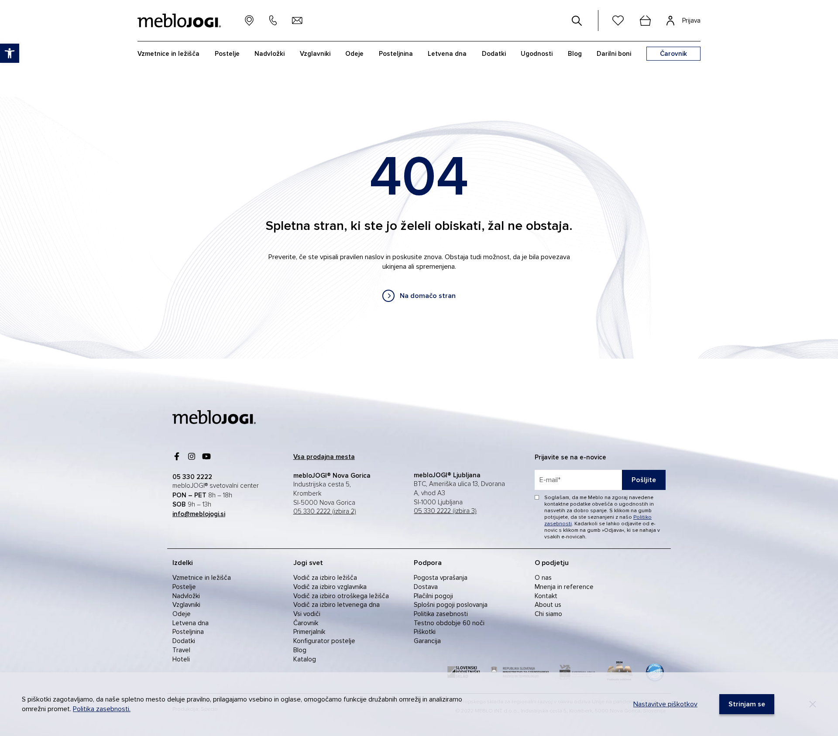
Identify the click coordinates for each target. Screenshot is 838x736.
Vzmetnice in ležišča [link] (201, 578)
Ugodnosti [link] (537, 54)
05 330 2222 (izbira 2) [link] (324, 511)
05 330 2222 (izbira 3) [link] (445, 511)
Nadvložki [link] (186, 596)
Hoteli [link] (181, 659)
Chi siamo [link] (548, 614)
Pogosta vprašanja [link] (440, 578)
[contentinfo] (419, 228)
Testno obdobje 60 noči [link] (449, 623)
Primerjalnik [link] (309, 632)
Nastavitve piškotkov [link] (665, 704)
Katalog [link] (304, 659)
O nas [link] (543, 578)
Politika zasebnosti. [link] (102, 709)
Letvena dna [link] (190, 623)
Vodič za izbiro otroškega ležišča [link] (341, 596)
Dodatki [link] (183, 641)
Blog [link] (299, 650)
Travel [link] (181, 650)
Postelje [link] (184, 587)
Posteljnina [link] (188, 632)
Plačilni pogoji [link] (433, 596)
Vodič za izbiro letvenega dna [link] (336, 605)
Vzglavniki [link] (186, 605)
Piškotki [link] (425, 632)
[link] (419, 296)
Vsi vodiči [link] (306, 614)
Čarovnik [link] (305, 623)
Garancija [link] (427, 641)
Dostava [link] (426, 587)
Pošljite (644, 480)
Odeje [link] (181, 614)
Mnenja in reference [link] (564, 587)
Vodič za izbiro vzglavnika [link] (330, 587)
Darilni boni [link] (614, 54)
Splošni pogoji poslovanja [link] (451, 605)
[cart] (645, 20)
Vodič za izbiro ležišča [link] (325, 578)
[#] (577, 20)
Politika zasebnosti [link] (441, 614)
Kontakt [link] (546, 596)
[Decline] (812, 704)
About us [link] (548, 605)
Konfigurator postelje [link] (324, 641)
